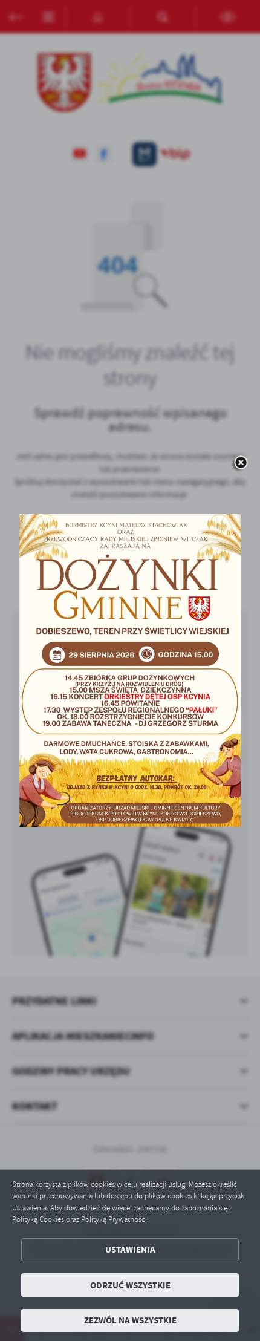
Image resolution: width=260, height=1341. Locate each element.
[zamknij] (241, 463)
